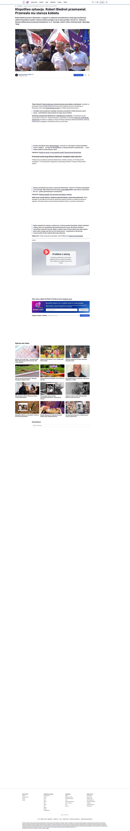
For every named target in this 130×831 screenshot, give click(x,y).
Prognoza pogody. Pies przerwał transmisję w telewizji (55, 194)
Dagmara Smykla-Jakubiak (25, 74)
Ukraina (45, 797)
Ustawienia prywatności (86, 819)
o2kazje (41, 2)
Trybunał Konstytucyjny (69, 801)
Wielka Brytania (46, 810)
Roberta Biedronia (47, 104)
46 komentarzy (79, 75)
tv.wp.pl (23, 798)
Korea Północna (47, 795)
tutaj (47, 828)
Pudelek (23, 800)
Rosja (45, 800)
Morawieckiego (54, 145)
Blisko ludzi (34, 2)
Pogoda (59, 2)
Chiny (66, 800)
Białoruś (45, 808)
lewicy (76, 118)
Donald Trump (89, 797)
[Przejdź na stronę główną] (23, 3)
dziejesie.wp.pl (67, 299)
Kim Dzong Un (89, 795)
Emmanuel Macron (90, 800)
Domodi (23, 795)
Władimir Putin (89, 798)
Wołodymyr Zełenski (90, 804)
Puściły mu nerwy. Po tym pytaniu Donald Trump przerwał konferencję (60, 152)
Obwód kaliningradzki (69, 798)
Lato (66, 804)
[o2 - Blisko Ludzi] (28, 2)
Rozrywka (52, 2)
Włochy (45, 801)
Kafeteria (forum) (25, 797)
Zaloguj (102, 2)
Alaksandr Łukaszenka (91, 801)
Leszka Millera (65, 189)
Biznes (65, 2)
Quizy (47, 2)
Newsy (66, 795)
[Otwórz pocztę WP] (93, 2)
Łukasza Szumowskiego (76, 236)
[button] (96, 2)
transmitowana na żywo (52, 108)
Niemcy (45, 807)
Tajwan (45, 804)
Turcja (45, 798)
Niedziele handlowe (68, 797)
